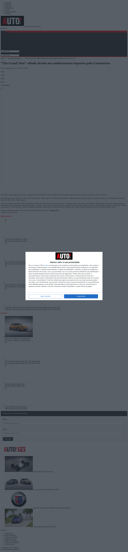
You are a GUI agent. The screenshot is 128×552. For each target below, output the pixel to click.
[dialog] (64, 276)
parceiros (46, 265)
